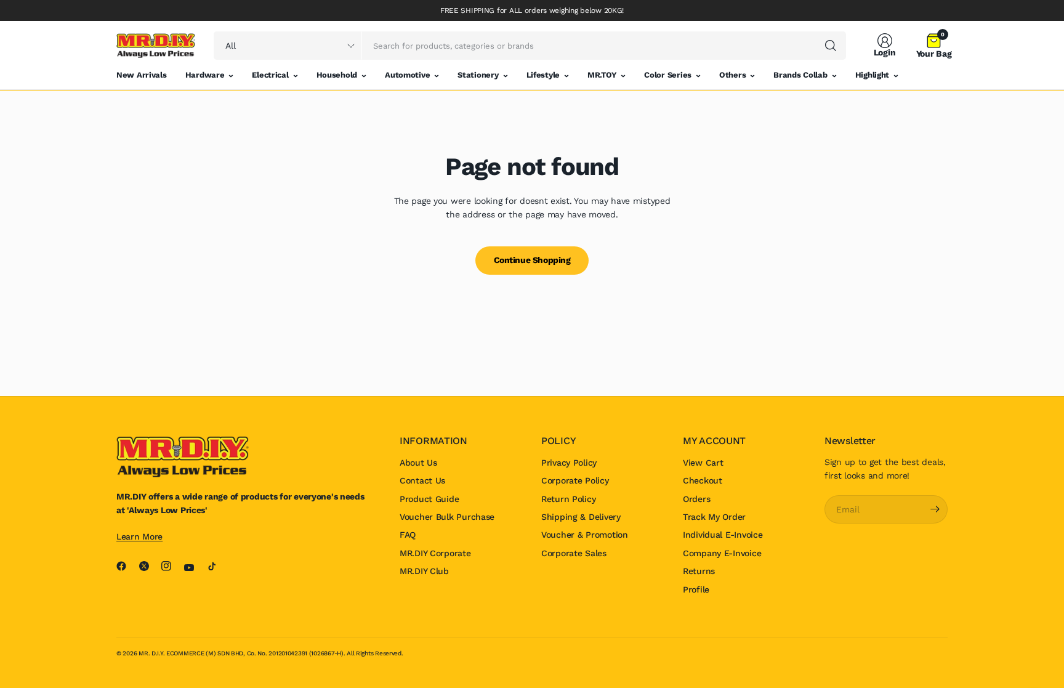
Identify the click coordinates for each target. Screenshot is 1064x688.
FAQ (408, 535)
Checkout (702, 480)
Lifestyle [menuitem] (543, 74)
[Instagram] (171, 566)
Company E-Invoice (722, 553)
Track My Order (714, 517)
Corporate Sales (574, 553)
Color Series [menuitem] (667, 74)
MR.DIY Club (424, 571)
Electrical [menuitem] (270, 74)
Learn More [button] (139, 536)
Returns (699, 571)
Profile (696, 589)
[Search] (830, 45)
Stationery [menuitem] (477, 74)
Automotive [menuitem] (407, 74)
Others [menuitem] (732, 74)
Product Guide (429, 499)
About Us (418, 462)
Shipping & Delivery (581, 517)
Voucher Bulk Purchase (447, 517)
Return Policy (568, 499)
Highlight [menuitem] (872, 74)
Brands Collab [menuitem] (800, 74)
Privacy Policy (569, 462)
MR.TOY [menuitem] (601, 74)
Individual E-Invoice (722, 535)
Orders (696, 499)
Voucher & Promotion (584, 535)
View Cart (703, 462)
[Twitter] (149, 566)
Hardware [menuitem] (205, 74)
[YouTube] (194, 568)
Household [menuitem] (336, 74)
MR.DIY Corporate (435, 553)
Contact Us (422, 480)
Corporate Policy (575, 480)
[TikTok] (217, 566)
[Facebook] (126, 566)
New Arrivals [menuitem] (141, 74)
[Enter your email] (935, 509)
